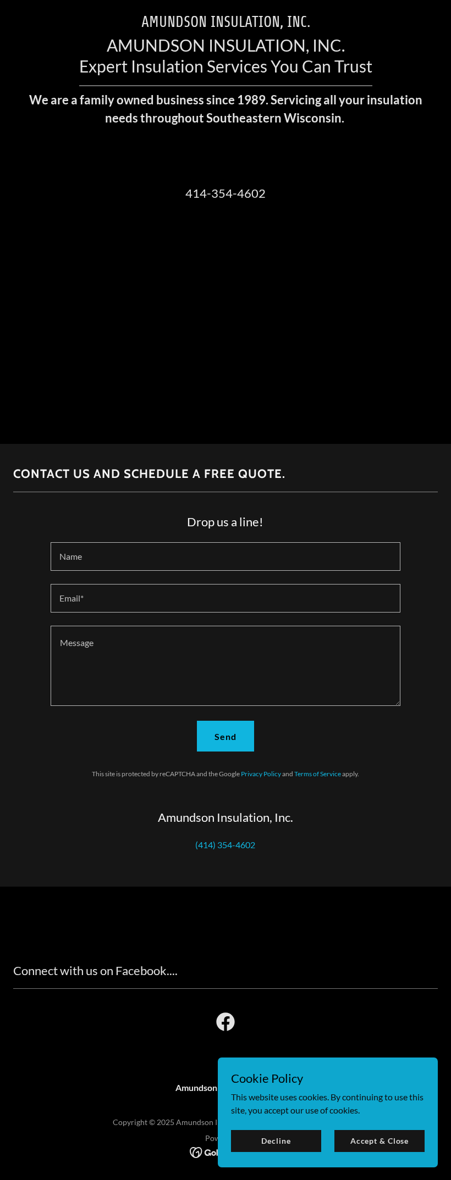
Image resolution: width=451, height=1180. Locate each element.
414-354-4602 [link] (225, 193)
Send (226, 736)
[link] (225, 1024)
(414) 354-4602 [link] (225, 844)
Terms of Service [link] (317, 774)
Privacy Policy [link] (261, 774)
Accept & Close (379, 1140)
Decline (275, 1140)
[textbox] (225, 556)
